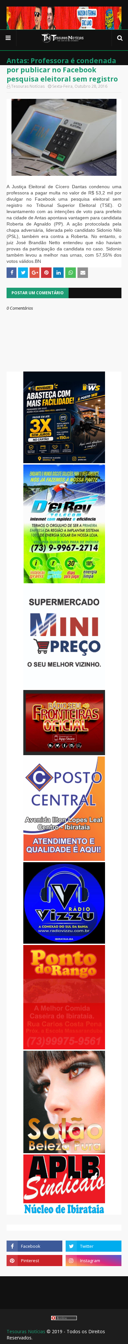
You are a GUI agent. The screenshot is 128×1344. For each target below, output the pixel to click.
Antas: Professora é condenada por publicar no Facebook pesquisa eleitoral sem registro (62, 69)
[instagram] (93, 1260)
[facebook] (34, 1246)
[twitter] (93, 1246)
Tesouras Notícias (26, 1331)
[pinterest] (34, 1260)
